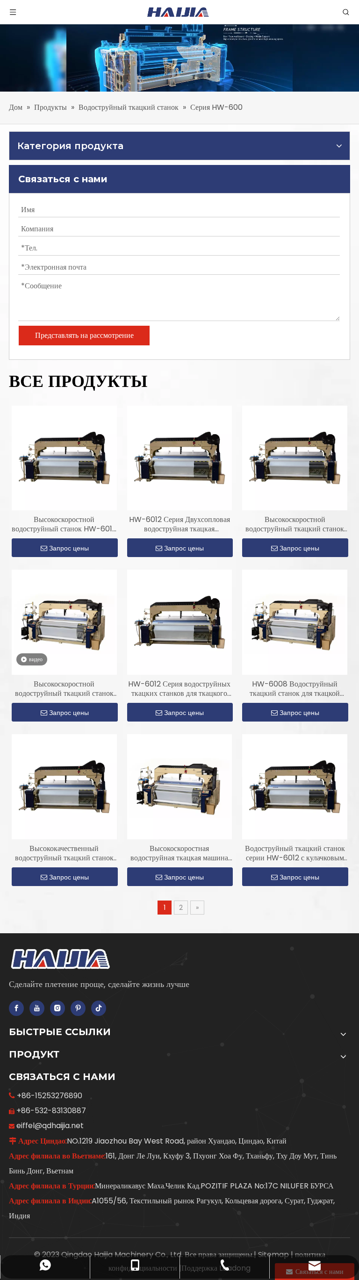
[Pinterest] (78, 1008)
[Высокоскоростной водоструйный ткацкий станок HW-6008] (64, 621)
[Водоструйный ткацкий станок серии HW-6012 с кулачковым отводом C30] (294, 786)
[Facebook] (16, 1008)
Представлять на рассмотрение (84, 335)
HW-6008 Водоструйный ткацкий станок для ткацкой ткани (295, 688)
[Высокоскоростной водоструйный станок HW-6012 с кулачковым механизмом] (64, 457)
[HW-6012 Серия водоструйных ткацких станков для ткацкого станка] (179, 621)
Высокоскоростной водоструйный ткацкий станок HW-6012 (294, 524)
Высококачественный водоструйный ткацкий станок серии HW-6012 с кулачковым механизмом (64, 853)
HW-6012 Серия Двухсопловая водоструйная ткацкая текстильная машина (179, 524)
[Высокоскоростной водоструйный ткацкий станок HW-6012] (294, 457)
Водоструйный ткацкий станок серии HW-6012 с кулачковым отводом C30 (295, 853)
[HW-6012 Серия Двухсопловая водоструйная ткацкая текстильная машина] (179, 457)
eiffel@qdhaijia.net (50, 1125)
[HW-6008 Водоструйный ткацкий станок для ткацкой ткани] (294, 621)
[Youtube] (36, 1008)
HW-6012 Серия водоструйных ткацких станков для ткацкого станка (179, 688)
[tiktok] (98, 1008)
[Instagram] (57, 1008)
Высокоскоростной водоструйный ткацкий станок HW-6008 (64, 688)
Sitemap (274, 1254)
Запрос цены (69, 548)
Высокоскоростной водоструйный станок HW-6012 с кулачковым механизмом (64, 524)
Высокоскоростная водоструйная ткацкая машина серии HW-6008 (179, 853)
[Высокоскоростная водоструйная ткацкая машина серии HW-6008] (179, 786)
